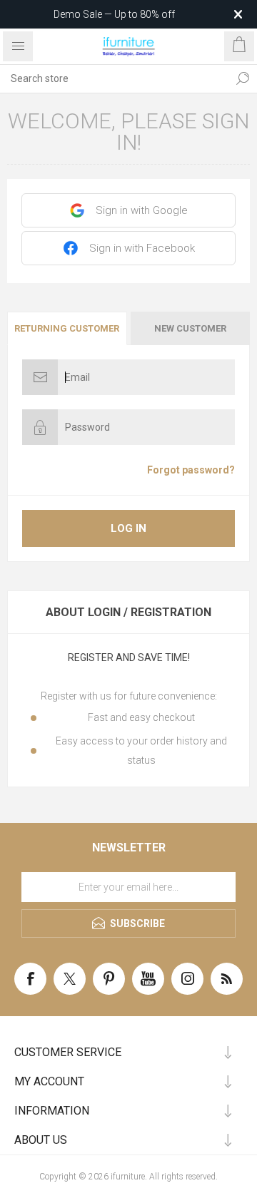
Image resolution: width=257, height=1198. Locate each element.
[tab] (67, 328)
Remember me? (72, 470)
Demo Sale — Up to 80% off (114, 14)
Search (242, 78)
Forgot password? (191, 470)
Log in (128, 528)
